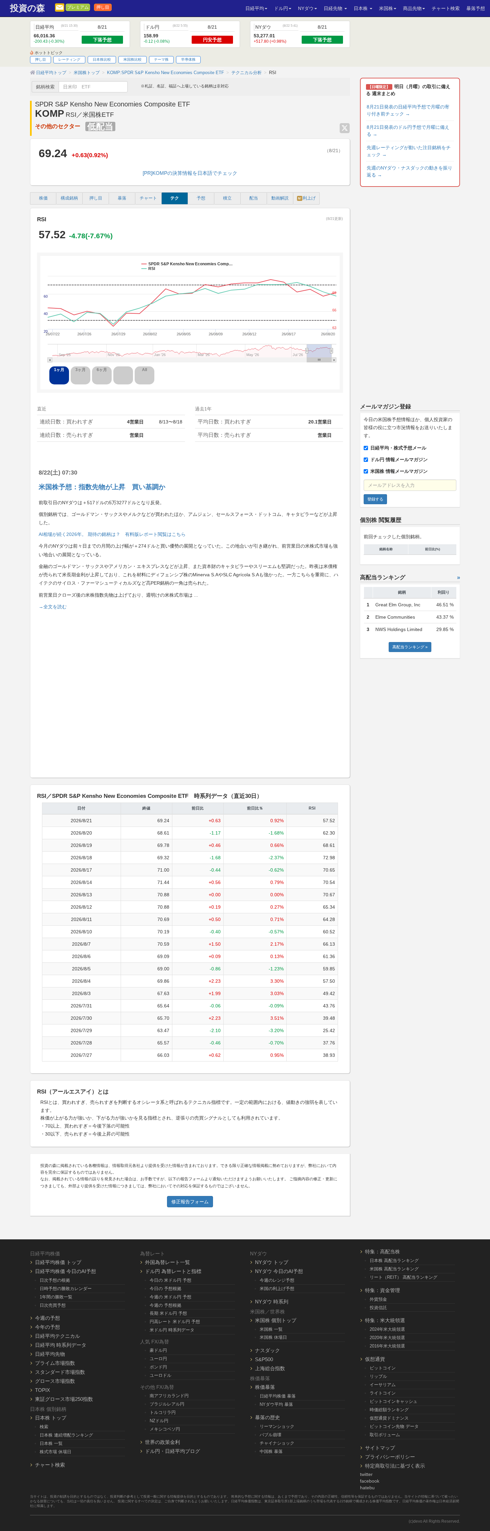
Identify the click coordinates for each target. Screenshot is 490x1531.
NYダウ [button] (306, 8)
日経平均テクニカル (57, 1336)
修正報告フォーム (190, 1201)
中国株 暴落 (271, 1451)
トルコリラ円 (163, 1412)
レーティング (69, 59)
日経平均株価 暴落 (278, 1396)
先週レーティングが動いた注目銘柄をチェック (409, 151)
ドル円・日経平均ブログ (172, 1451)
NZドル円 (159, 1420)
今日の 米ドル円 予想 (170, 1280)
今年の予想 (47, 1327)
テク (174, 198)
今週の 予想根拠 (165, 1305)
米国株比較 (132, 59)
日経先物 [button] (334, 8)
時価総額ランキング (389, 1409)
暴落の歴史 (267, 1417)
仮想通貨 (375, 1359)
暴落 (122, 198)
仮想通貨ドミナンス (389, 1418)
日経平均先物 (50, 1354)
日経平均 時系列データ (60, 1345)
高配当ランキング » (410, 647)
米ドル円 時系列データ (172, 1329)
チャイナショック (277, 1443)
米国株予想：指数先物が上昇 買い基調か (102, 487)
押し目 (102, 7)
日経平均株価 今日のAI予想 (65, 1271)
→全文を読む (53, 606)
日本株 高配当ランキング (394, 1260)
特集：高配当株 (382, 1251)
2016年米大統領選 (387, 1345)
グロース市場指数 (55, 1381)
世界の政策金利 (162, 1442)
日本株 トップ (50, 1418)
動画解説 (280, 198)
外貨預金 (378, 1299)
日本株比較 (102, 59)
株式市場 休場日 (55, 1451)
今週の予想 (47, 1318)
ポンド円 (158, 1366)
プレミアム (78, 7)
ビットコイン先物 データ (394, 1426)
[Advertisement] (190, 691)
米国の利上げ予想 (277, 1288)
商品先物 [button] (412, 8)
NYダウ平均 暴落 (276, 1404)
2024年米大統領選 (387, 1329)
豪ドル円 (158, 1350)
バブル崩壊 (270, 1434)
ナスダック (267, 1350)
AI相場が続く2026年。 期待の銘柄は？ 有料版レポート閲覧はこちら (112, 534)
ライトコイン (383, 1393)
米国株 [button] (386, 8)
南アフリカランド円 (169, 1395)
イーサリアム (383, 1384)
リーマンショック (277, 1426)
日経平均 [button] (254, 8)
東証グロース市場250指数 (64, 1399)
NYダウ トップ (271, 1262)
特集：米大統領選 (385, 1320)
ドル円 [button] (281, 8)
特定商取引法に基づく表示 (395, 1466)
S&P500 (264, 1359)
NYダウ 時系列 (271, 1301)
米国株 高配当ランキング (394, 1268)
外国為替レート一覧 (167, 1262)
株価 (43, 198)
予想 (201, 198)
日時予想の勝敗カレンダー (66, 1288)
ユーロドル (160, 1375)
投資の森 (27, 8)
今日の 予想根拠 (165, 1288)
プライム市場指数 (55, 1363)
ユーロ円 (158, 1358)
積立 (227, 198)
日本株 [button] (361, 8)
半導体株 (188, 59)
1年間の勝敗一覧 (56, 1296)
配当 (253, 198)
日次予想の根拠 (55, 1280)
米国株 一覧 (271, 1329)
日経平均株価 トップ (58, 1262)
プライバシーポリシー (390, 1457)
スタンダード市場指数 (60, 1372)
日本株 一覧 (51, 1443)
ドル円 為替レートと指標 (173, 1271)
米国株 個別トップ (275, 1320)
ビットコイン (383, 1367)
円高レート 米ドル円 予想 (175, 1321)
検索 (44, 1426)
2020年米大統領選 (387, 1337)
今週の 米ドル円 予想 (170, 1296)
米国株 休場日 (273, 1337)
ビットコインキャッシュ (393, 1401)
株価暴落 (265, 1387)
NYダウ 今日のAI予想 (279, 1271)
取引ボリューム (385, 1434)
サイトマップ (380, 1448)
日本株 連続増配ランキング (66, 1435)
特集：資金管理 (382, 1290)
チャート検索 (446, 8)
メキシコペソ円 (165, 1429)
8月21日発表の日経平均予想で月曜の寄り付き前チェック (408, 110)
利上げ (307, 198)
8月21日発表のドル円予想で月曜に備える (408, 130)
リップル (378, 1376)
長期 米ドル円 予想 (168, 1313)
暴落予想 (475, 8)
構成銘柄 (69, 198)
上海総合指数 (270, 1368)
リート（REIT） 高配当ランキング (403, 1277)
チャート (148, 198)
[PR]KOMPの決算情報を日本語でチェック (190, 173)
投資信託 (378, 1307)
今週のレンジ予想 (277, 1280)
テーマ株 (161, 59)
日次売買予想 (53, 1305)
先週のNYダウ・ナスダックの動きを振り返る (409, 171)
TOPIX (42, 1390)
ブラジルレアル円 (167, 1404)
